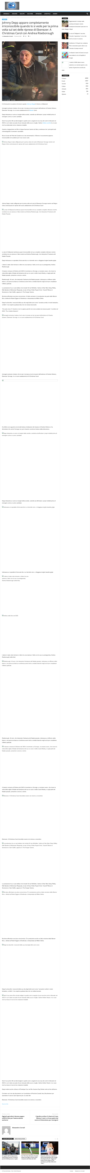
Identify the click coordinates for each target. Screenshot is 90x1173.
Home (3, 17)
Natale (31, 110)
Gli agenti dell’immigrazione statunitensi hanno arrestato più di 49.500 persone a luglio (10, 1157)
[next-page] (57, 1139)
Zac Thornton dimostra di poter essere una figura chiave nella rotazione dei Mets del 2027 (29, 1157)
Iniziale (71, 1171)
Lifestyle (47, 14)
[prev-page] (55, 1139)
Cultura (30, 14)
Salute (22, 14)
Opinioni (39, 14)
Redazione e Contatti (80, 1171)
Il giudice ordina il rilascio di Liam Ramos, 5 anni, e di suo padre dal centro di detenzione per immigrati (46, 1118)
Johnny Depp (31, 104)
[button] (87, 14)
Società (14, 14)
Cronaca (6, 14)
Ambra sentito (47, 123)
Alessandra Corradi (8, 36)
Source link (5, 1104)
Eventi (55, 14)
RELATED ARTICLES (7, 1138)
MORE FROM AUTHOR (20, 1138)
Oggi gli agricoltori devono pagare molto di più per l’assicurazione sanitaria (13, 1118)
